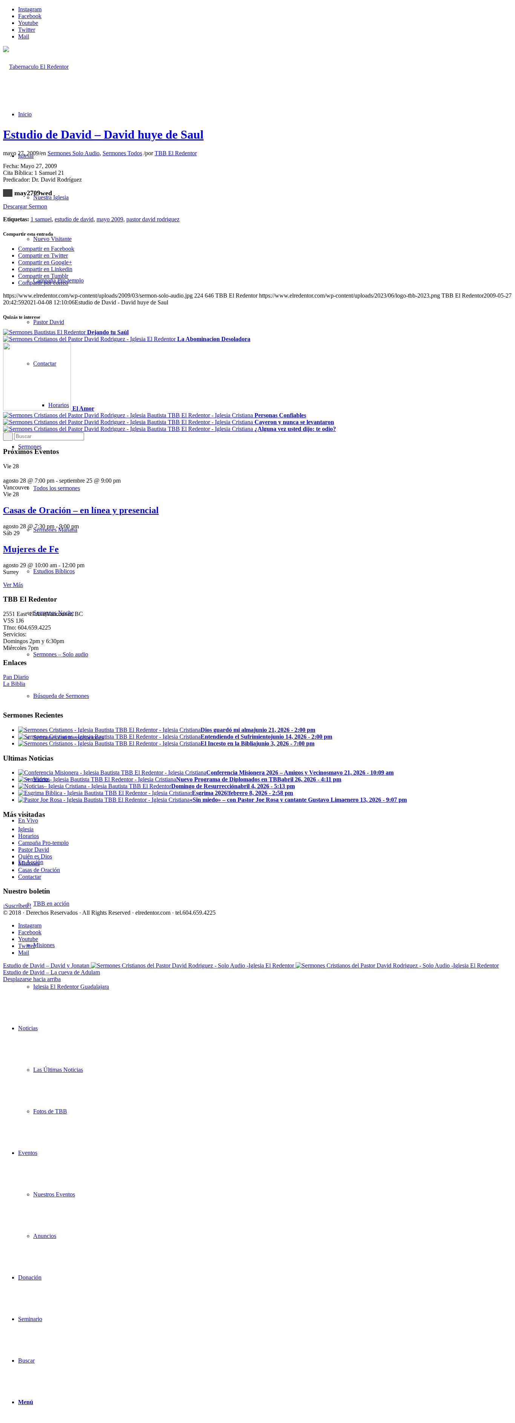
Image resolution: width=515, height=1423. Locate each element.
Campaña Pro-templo (43, 843)
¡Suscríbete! (17, 906)
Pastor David (33, 849)
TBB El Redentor (176, 153)
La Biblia (14, 684)
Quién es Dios (35, 856)
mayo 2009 (110, 219)
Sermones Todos (122, 153)
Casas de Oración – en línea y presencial (81, 510)
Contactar (29, 877)
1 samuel (41, 219)
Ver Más (13, 585)
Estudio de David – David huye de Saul (103, 134)
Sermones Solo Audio (74, 153)
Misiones (29, 863)
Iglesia (26, 829)
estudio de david (74, 219)
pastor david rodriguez (152, 219)
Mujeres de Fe (31, 549)
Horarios (28, 836)
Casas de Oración (39, 870)
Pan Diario (16, 677)
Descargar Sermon (25, 206)
